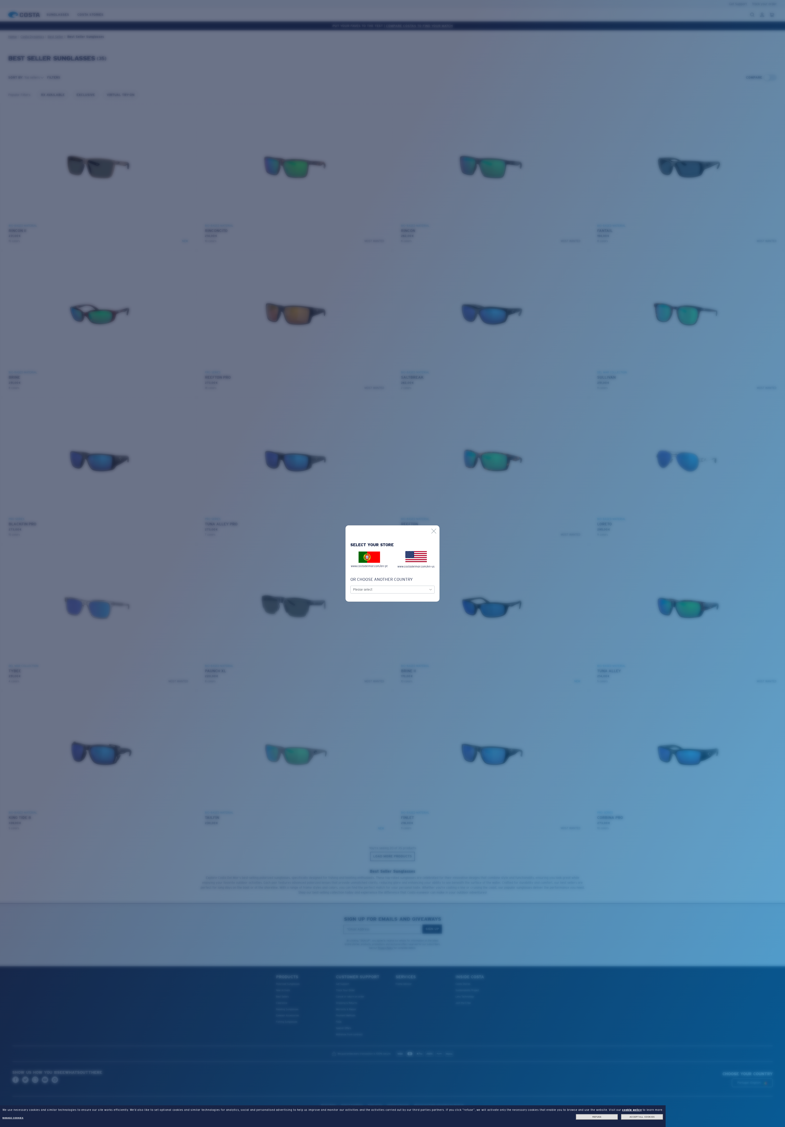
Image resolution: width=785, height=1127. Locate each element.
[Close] (434, 531)
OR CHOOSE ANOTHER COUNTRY (381, 579)
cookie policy (632, 1109)
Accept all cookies (642, 1117)
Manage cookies (12, 1118)
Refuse (597, 1117)
